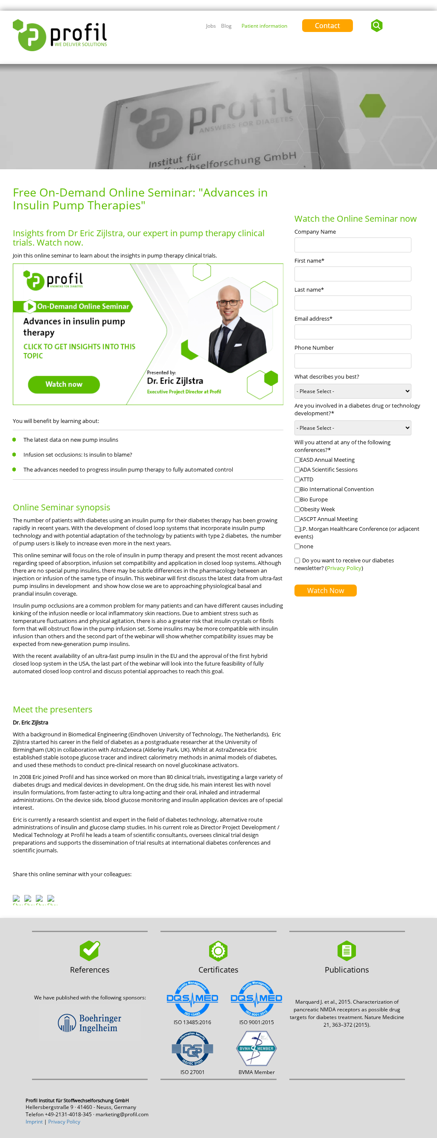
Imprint (34, 1121)
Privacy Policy (344, 568)
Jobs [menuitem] (211, 25)
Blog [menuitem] (226, 25)
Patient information (264, 25)
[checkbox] (359, 504)
